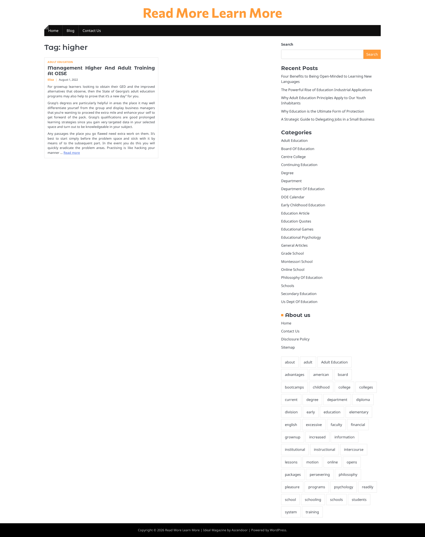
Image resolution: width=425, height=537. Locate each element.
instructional (324, 449)
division (291, 412)
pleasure (292, 486)
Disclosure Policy (295, 339)
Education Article (295, 213)
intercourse (353, 449)
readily (367, 486)
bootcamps (294, 387)
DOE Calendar (293, 197)
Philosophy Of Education (302, 277)
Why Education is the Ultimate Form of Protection (322, 111)
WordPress (278, 530)
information (344, 437)
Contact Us (92, 30)
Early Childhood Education (303, 205)
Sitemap (288, 347)
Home (53, 30)
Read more (72, 152)
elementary (358, 412)
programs (316, 486)
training (312, 512)
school (290, 499)
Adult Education (60, 62)
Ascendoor (240, 530)
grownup (292, 437)
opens (352, 462)
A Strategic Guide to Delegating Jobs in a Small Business (328, 119)
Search (287, 44)
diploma (363, 399)
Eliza (51, 80)
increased (317, 437)
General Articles (294, 245)
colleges (366, 387)
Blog (70, 30)
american (321, 374)
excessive (314, 424)
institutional (295, 449)
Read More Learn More (212, 12)
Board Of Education (297, 148)
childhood (321, 387)
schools (336, 499)
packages (293, 474)
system (291, 512)
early (311, 412)
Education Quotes (296, 221)
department (337, 399)
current (291, 399)
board (343, 374)
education (332, 412)
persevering (320, 474)
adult (308, 362)
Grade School (292, 253)
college (344, 387)
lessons (291, 462)
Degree (287, 172)
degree (312, 399)
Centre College (293, 156)
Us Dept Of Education (299, 301)
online (332, 462)
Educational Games (297, 229)
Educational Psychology (301, 237)
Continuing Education (299, 164)
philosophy (348, 474)
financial (358, 424)
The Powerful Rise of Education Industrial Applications (326, 89)
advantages (294, 374)
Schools (287, 285)
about (290, 362)
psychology (343, 486)
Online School (292, 269)
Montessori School (297, 261)
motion (312, 462)
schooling (313, 499)
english (291, 424)
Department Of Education (303, 188)
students (359, 499)
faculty (336, 424)
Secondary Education (299, 293)
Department (291, 180)
